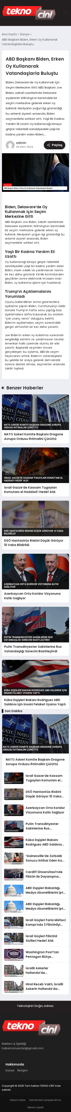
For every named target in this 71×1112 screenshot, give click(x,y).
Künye (10, 1070)
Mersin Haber (17, 1100)
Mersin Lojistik (36, 1107)
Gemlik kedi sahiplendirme (45, 1100)
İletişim (22, 1070)
